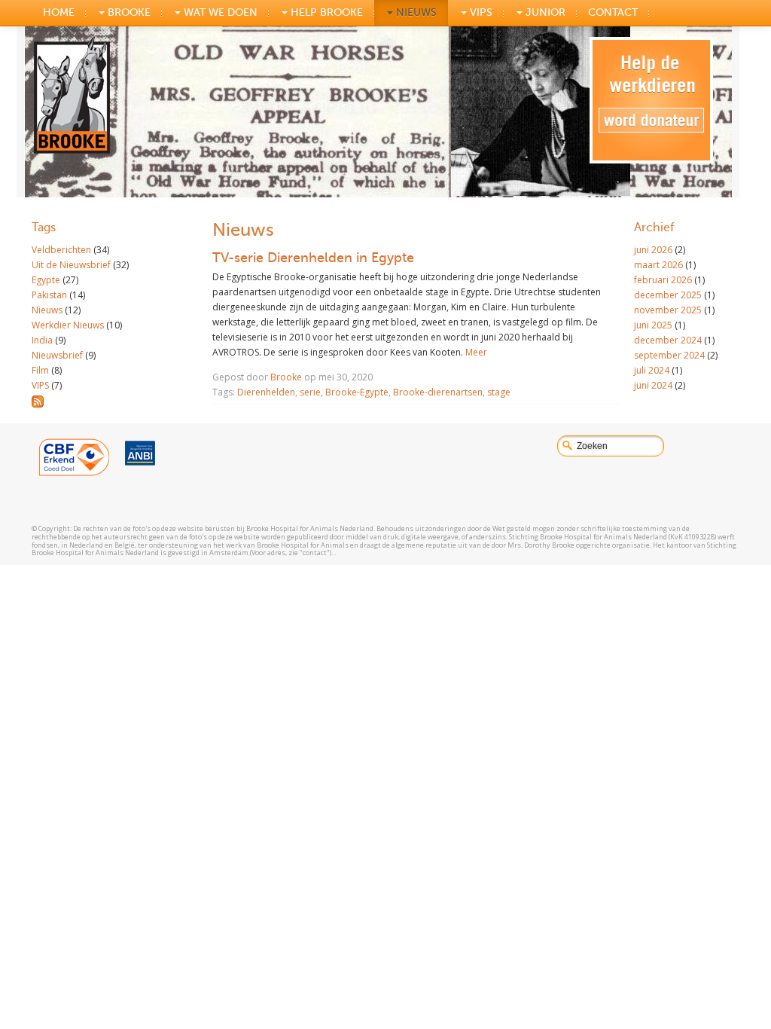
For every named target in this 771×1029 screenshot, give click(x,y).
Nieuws (415, 12)
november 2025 (668, 310)
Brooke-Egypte (357, 392)
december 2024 (668, 340)
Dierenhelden (266, 392)
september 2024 (669, 355)
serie (310, 392)
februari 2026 (663, 279)
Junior (544, 12)
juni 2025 (653, 325)
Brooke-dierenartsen (438, 392)
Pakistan (49, 295)
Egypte (46, 279)
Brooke (286, 377)
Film (40, 370)
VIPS (479, 12)
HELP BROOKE (325, 12)
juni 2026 (653, 249)
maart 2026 (658, 264)
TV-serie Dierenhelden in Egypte (313, 257)
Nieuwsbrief (57, 355)
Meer (476, 352)
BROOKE (128, 12)
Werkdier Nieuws (68, 325)
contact (613, 12)
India (42, 340)
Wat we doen (219, 12)
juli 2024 (651, 370)
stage (498, 392)
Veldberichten (61, 249)
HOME (59, 12)
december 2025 (668, 295)
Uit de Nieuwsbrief (71, 264)
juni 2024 (653, 385)
